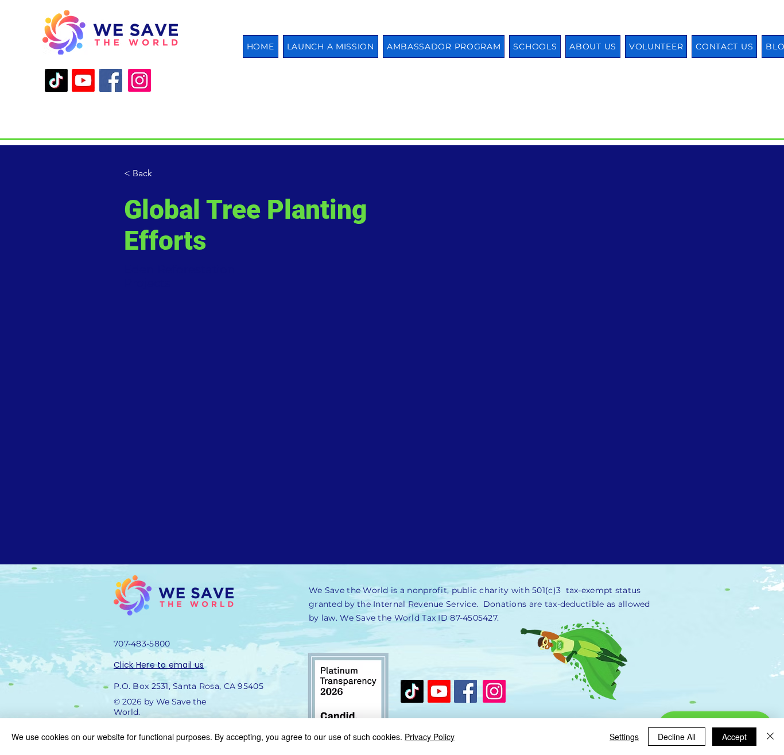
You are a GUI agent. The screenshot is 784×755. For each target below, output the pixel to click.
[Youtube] (83, 80)
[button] (535, 46)
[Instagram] (139, 80)
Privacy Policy (430, 736)
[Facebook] (110, 80)
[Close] (770, 736)
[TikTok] (56, 80)
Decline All (677, 736)
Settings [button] (624, 736)
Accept (734, 736)
